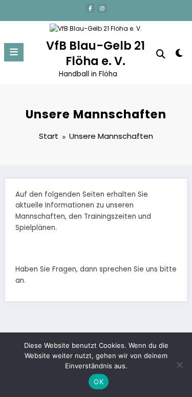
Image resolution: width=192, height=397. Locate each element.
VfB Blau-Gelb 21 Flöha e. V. (95, 53)
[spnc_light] (179, 55)
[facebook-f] (90, 8)
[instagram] (102, 8)
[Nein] (179, 365)
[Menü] (14, 52)
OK (98, 382)
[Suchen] (161, 54)
